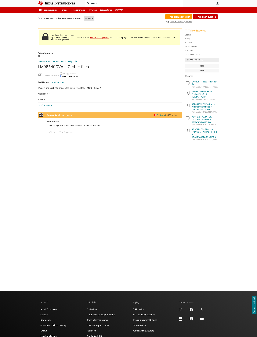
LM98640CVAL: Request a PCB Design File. (57, 61)
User (217, 3)
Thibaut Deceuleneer (52, 75)
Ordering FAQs (139, 325)
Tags (202, 66)
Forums (64, 10)
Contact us (92, 309)
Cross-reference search (97, 320)
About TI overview (48, 309)
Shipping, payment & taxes (145, 320)
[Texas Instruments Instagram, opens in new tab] (180, 310)
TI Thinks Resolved (195, 30)
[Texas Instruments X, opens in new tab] (202, 310)
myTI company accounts (144, 314)
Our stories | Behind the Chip (53, 325)
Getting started (106, 10)
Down (55, 133)
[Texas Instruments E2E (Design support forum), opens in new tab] (191, 320)
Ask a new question (207, 17)
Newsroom (45, 320)
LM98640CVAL (196, 60)
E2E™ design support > (48, 10)
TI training (92, 10)
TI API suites (138, 309)
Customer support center (98, 325)
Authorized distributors (143, 331)
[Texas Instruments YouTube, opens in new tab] (202, 320)
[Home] (58, 3)
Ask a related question (180, 17)
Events (43, 331)
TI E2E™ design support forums (101, 314)
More (90, 18)
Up (48, 133)
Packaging (91, 331)
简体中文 (119, 10)
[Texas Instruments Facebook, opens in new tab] (191, 310)
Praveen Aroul (53, 115)
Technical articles (77, 10)
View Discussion (66, 132)
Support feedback (254, 305)
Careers (44, 314)
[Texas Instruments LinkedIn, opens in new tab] (180, 320)
